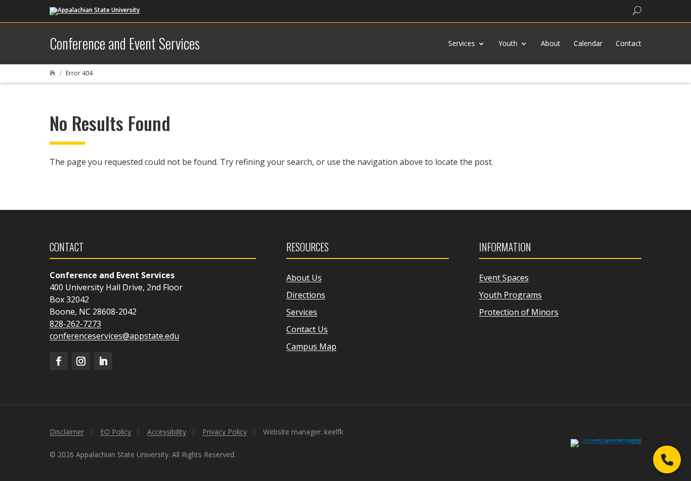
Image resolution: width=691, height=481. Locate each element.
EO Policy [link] (115, 431)
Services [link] (461, 43)
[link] (95, 10)
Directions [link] (305, 294)
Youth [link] (507, 43)
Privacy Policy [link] (224, 431)
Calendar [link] (588, 43)
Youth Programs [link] (510, 294)
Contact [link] (628, 43)
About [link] (550, 43)
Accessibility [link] (166, 431)
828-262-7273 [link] (75, 323)
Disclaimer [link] (67, 431)
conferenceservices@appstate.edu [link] (114, 335)
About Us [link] (304, 277)
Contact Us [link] (307, 329)
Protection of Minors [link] (518, 312)
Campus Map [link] (311, 346)
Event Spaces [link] (504, 277)
